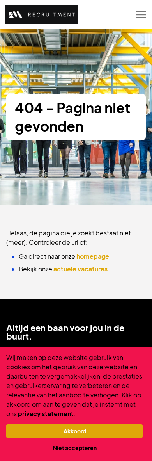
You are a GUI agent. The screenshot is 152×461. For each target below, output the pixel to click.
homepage (92, 256)
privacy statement (46, 413)
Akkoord (75, 430)
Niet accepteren (75, 447)
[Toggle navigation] (141, 14)
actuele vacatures (80, 269)
